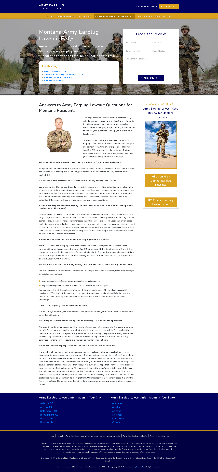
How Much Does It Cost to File (58, 77)
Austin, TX (46, 406)
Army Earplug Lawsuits (110, 436)
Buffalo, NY (46, 422)
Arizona (116, 410)
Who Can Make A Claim (55, 71)
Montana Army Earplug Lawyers (154, 16)
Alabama (117, 403)
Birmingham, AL (49, 414)
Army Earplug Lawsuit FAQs (135, 436)
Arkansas (117, 414)
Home (50, 16)
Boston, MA (47, 418)
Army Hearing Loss (89, 436)
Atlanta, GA (46, 403)
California (118, 418)
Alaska (116, 406)
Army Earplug (51, 6)
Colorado (117, 422)
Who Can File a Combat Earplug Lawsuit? (161, 180)
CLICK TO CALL (169, 6)
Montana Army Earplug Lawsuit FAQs (114, 16)
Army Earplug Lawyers (159, 436)
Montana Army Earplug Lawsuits (74, 16)
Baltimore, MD (48, 410)
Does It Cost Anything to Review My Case (63, 74)
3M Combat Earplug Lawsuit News (160, 202)
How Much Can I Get (53, 80)
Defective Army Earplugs (68, 436)
